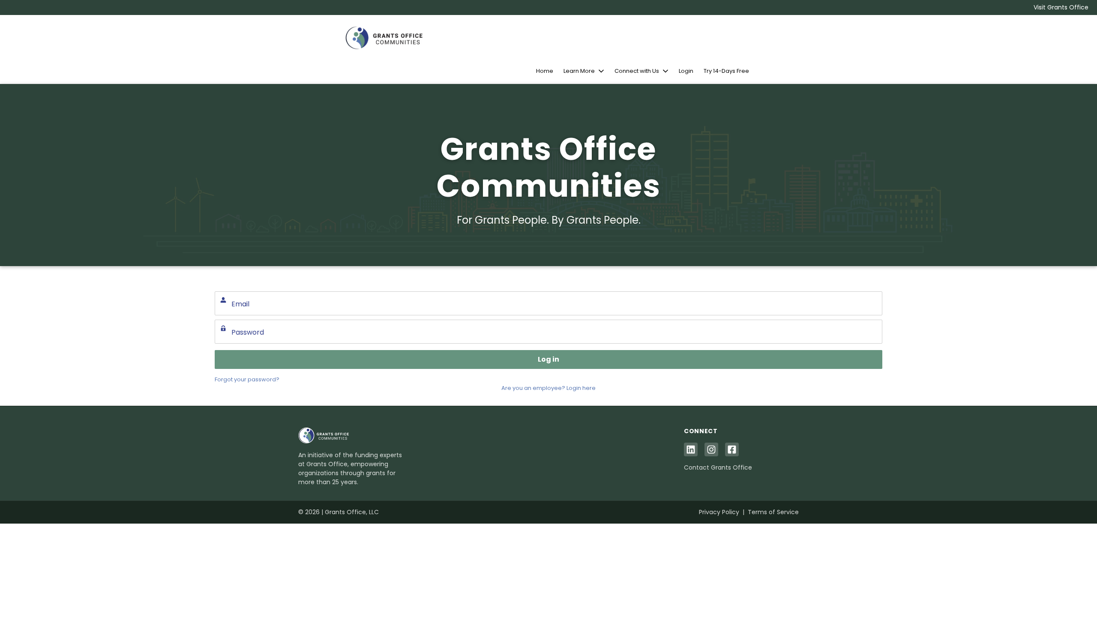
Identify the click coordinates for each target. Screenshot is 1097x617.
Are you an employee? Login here (548, 388)
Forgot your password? (247, 379)
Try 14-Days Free (726, 71)
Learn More (579, 71)
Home (544, 71)
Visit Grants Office (1061, 7)
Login (686, 71)
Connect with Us (636, 71)
